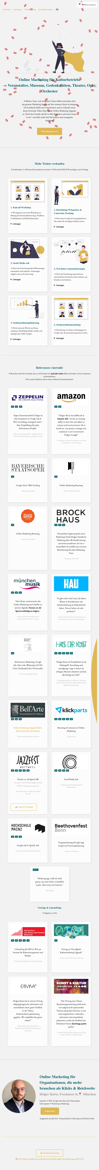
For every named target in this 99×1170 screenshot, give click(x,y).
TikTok (81, 1159)
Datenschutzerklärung (51, 1159)
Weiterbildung (30, 9)
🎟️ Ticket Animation (89, 4)
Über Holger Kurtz (24, 1159)
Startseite (7, 9)
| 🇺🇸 (56, 9)
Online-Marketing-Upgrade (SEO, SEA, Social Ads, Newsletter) (28, 729)
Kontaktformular (46, 9)
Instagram (72, 1159)
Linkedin (64, 1159)
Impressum (37, 1159)
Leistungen (17, 9)
